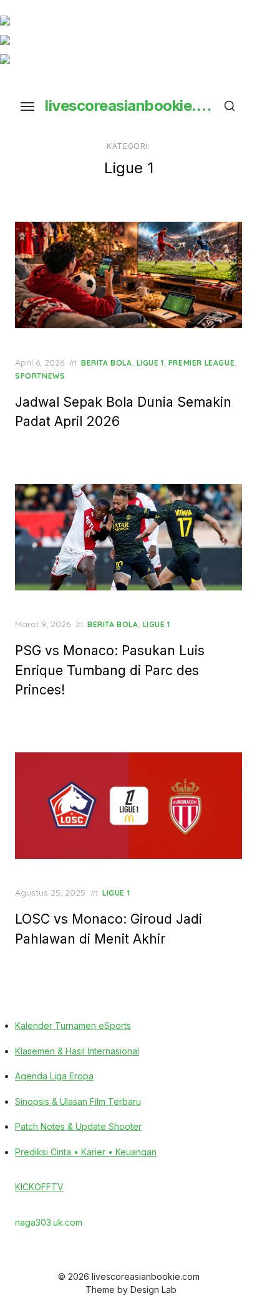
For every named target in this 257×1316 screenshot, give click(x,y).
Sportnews (40, 376)
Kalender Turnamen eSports (73, 1025)
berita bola (106, 362)
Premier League (201, 362)
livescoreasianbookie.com (128, 106)
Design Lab (153, 1289)
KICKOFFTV (39, 1186)
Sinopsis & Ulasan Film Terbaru (78, 1101)
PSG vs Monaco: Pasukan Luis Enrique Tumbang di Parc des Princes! (110, 670)
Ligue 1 (150, 362)
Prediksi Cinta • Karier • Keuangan (86, 1152)
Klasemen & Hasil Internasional (77, 1051)
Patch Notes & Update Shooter (78, 1126)
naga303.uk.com (48, 1222)
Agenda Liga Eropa (54, 1076)
